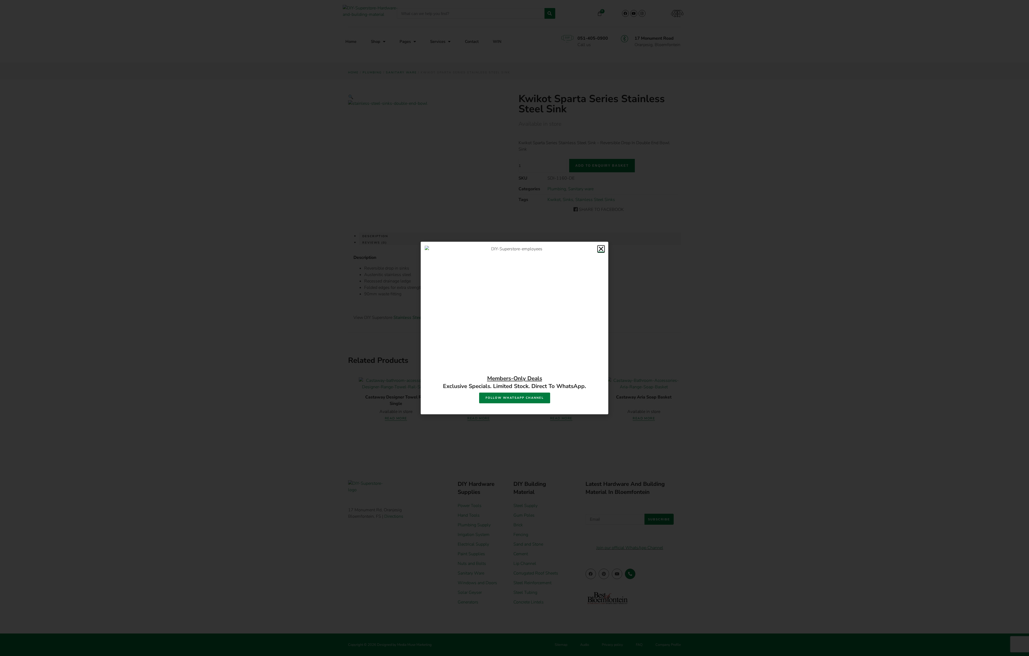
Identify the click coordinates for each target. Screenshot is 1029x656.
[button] (601, 249)
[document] (514, 328)
